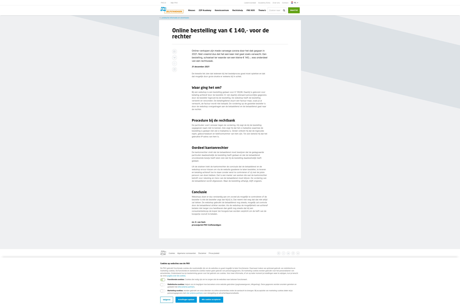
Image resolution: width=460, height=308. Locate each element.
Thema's (262, 10)
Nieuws (191, 10)
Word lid (294, 10)
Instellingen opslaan (186, 299)
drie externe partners (186, 287)
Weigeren (166, 300)
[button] (294, 3)
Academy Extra (264, 3)
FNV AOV (251, 10)
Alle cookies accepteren (211, 299)
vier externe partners (194, 293)
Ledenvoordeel (250, 3)
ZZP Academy (205, 10)
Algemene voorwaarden (186, 253)
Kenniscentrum (222, 10)
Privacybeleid (214, 253)
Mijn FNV (174, 3)
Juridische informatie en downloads (175, 18)
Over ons (276, 3)
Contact (285, 3)
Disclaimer (202, 253)
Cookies (172, 253)
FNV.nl (163, 3)
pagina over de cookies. (176, 276)
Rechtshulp (237, 10)
